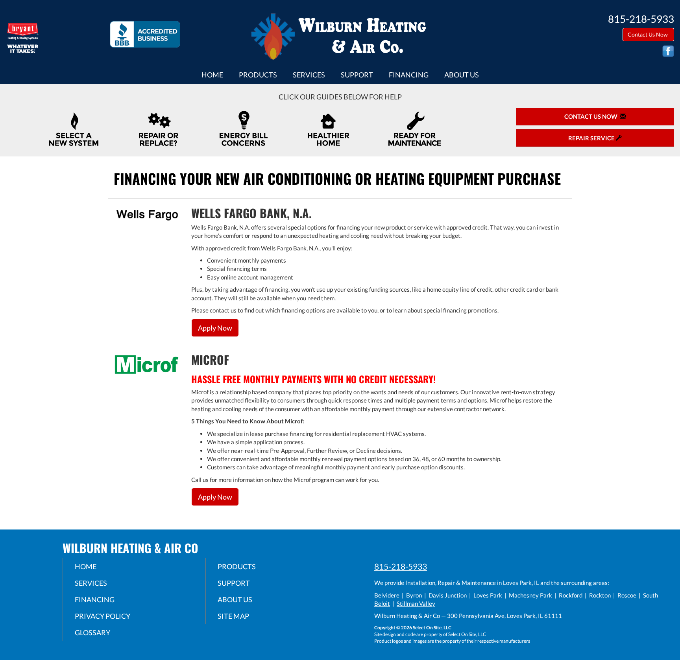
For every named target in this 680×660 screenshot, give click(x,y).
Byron (414, 595)
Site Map (233, 616)
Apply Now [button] (215, 328)
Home (212, 74)
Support (357, 74)
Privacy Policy (102, 616)
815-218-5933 (400, 566)
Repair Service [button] (592, 138)
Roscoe (626, 595)
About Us (461, 74)
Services (309, 74)
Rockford (570, 595)
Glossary (92, 632)
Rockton (600, 595)
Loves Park (487, 595)
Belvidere (386, 595)
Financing (409, 74)
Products (258, 74)
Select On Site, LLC (432, 628)
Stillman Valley (416, 603)
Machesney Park (530, 595)
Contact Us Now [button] (648, 34)
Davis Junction (448, 595)
